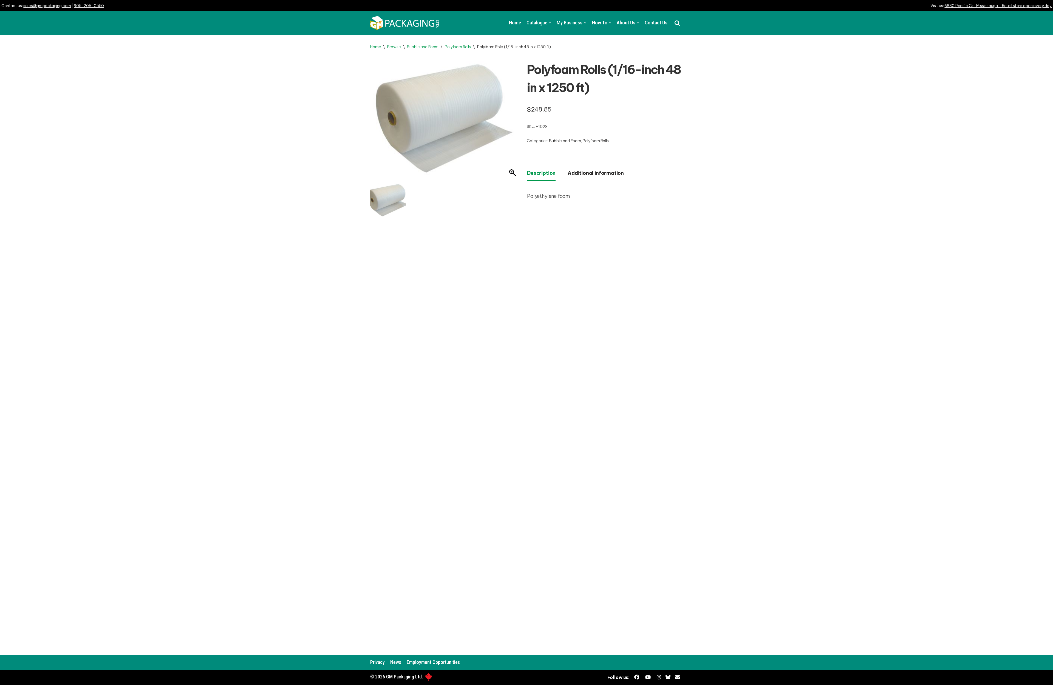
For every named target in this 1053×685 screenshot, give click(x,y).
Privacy (377, 662)
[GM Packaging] (404, 23)
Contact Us (656, 23)
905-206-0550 (89, 5)
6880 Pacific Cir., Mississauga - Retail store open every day (998, 5)
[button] (677, 23)
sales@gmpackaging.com (47, 5)
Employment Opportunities (433, 662)
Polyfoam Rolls (458, 46)
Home (515, 23)
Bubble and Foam (422, 46)
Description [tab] (541, 173)
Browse (394, 46)
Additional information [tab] (596, 173)
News (395, 662)
